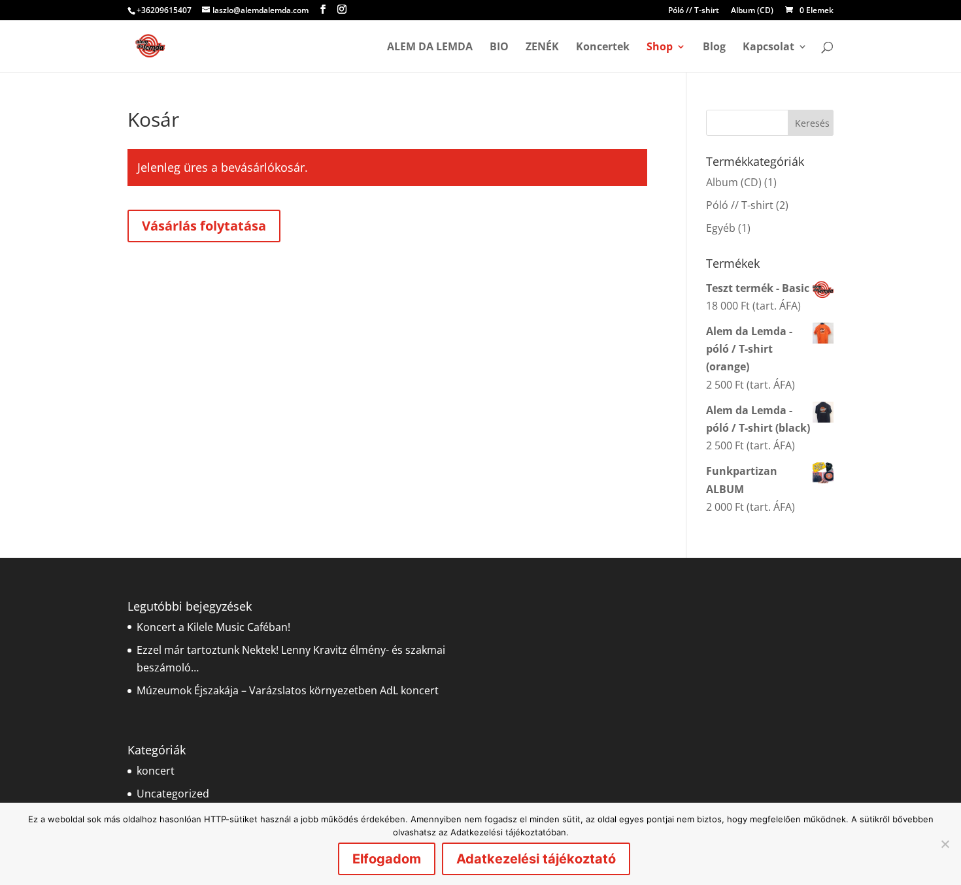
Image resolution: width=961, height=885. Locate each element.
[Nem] (944, 843)
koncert (156, 771)
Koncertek (603, 48)
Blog (714, 48)
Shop (660, 48)
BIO (499, 48)
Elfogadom (386, 859)
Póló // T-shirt (693, 11)
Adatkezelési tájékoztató (536, 859)
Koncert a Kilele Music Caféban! (213, 627)
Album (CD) (752, 11)
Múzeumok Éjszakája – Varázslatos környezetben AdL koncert (288, 690)
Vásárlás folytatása (204, 225)
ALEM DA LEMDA (430, 48)
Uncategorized (173, 793)
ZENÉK (542, 48)
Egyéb (720, 228)
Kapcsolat (768, 48)
